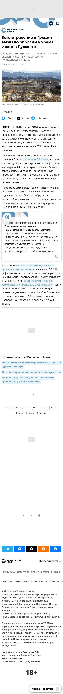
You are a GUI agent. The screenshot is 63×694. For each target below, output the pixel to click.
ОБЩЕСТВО (23, 572)
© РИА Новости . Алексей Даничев (15, 104)
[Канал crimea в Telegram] (7, 549)
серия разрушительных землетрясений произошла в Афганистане (27, 283)
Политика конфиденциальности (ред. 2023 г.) (26, 614)
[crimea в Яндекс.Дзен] (31, 549)
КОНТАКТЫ (52, 582)
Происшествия (40, 408)
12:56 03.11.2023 (8, 64)
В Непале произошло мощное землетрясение (31, 372)
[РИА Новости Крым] (12, 30)
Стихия (53, 408)
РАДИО (39, 582)
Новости (30, 413)
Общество (41, 413)
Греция (9, 408)
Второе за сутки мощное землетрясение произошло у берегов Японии (28, 380)
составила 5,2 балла (36, 159)
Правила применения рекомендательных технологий (31, 617)
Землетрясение (23, 408)
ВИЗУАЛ (55, 572)
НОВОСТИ (7, 582)
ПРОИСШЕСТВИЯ (40, 572)
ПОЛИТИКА (9, 572)
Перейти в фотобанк (36, 104)
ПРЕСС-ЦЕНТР (24, 582)
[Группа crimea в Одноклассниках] (43, 549)
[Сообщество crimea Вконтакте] (19, 549)
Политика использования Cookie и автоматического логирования (30, 609)
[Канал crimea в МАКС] (55, 549)
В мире (19, 413)
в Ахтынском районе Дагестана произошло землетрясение (28, 267)
